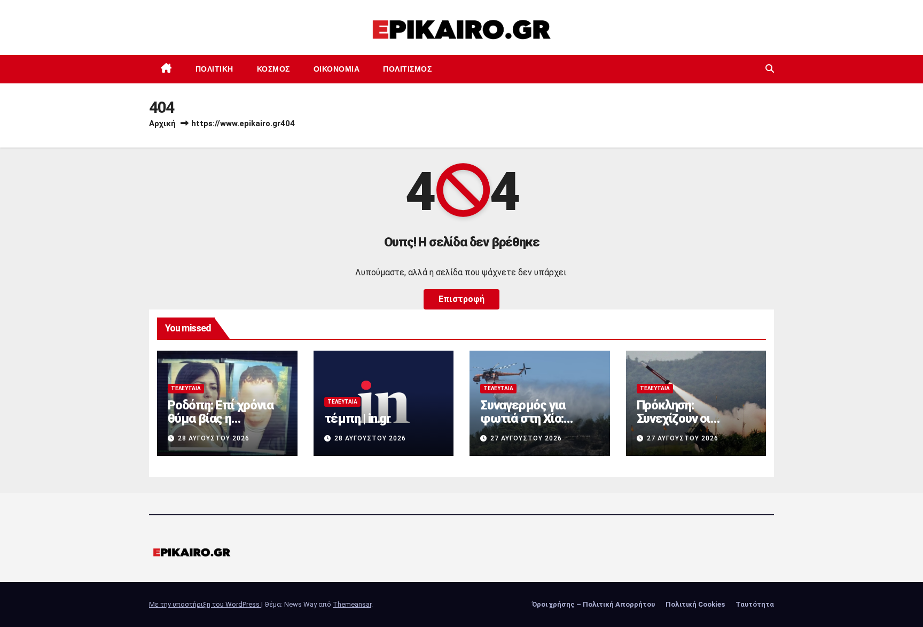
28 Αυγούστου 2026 (213, 438)
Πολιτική (214, 69)
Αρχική (162, 123)
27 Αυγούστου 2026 (526, 438)
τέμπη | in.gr (357, 418)
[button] (769, 69)
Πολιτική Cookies (695, 604)
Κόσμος (273, 69)
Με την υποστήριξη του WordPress (205, 604)
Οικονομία (337, 69)
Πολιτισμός (407, 69)
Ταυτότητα (755, 604)
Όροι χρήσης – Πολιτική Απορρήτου (593, 604)
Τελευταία (186, 388)
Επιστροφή (461, 299)
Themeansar (352, 604)
